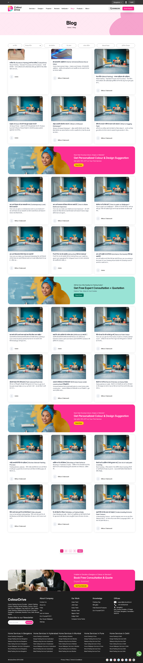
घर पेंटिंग (15, 45)
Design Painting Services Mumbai (68, 639)
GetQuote (64, 8)
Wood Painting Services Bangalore (17, 648)
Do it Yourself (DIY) (45, 616)
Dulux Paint (75, 608)
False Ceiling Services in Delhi (118, 644)
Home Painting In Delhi (116, 636)
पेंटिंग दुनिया (95, 605)
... (70, 551)
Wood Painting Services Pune (92, 648)
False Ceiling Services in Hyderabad (43, 644)
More (87, 8)
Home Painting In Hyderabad (41, 636)
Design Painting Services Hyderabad (43, 639)
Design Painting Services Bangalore (17, 639)
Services (32, 8)
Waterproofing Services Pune (92, 641)
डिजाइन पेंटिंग (28, 45)
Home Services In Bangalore (20, 633)
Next (80, 551)
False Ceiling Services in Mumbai (68, 644)
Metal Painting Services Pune (92, 651)
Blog (72, 8)
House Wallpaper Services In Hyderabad (44, 646)
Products (79, 8)
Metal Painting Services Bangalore (17, 651)
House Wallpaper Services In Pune (93, 646)
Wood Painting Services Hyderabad (43, 648)
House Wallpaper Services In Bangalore (19, 646)
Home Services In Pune (94, 633)
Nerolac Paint (76, 610)
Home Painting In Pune (90, 636)
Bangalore (117, 2)
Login (131, 2)
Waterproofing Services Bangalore (17, 641)
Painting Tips (96, 602)
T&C (41, 610)
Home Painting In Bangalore (15, 636)
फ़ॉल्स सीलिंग (86, 45)
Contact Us (43, 602)
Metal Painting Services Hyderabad (43, 651)
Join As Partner (44, 613)
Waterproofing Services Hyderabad (43, 641)
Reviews (57, 8)
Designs (40, 8)
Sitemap (42, 622)
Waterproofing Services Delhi (118, 641)
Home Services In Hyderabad (45, 633)
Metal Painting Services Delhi (117, 651)
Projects (48, 8)
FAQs (41, 608)
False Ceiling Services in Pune (92, 644)
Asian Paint (75, 602)
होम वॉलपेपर (52, 45)
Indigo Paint (75, 616)
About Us (42, 605)
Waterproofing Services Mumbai (67, 641)
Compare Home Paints (78, 619)
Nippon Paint (75, 613)
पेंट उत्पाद (69, 45)
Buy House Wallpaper (46, 619)
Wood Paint (105, 45)
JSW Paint (75, 605)
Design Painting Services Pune (92, 639)
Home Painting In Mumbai (65, 636)
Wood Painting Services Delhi (118, 648)
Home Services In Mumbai (70, 633)
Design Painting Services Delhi (118, 639)
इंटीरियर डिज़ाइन (126, 45)
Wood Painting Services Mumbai (67, 648)
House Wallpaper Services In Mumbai (69, 646)
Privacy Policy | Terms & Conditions (71, 660)
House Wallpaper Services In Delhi (119, 646)
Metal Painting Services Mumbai (67, 651)
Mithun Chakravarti (63, 78)
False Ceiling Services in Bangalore (17, 644)
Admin (16, 77)
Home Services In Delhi (119, 633)
